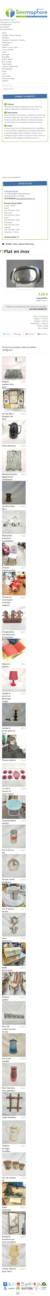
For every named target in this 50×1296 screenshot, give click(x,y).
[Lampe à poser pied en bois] (14, 714)
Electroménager (8, 78)
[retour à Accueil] (3, 244)
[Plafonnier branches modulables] (14, 522)
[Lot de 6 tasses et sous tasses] (14, 775)
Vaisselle (5, 45)
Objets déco (7, 42)
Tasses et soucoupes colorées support (7, 601)
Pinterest (31, 334)
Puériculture (7, 64)
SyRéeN (5, 81)
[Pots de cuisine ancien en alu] (14, 1013)
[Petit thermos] (14, 432)
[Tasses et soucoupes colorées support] (14, 583)
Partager (18, 334)
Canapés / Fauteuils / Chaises (13, 40)
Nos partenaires (6, 29)
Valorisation (4, 27)
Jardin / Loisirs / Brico (10, 47)
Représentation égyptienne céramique (9, 477)
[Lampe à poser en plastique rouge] (14, 680)
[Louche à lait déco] (14, 493)
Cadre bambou (9, 1117)
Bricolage (5, 57)
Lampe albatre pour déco (9, 1270)
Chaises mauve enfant (9, 569)
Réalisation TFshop (27, 1293)
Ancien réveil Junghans (8, 880)
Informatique (7, 69)
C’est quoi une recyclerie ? (10, 22)
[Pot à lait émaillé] (14, 1045)
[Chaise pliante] (14, 746)
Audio (4, 71)
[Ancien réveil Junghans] (14, 866)
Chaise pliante (9, 760)
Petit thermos (9, 445)
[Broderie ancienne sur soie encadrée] (14, 1223)
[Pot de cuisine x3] (14, 1164)
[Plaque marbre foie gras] (14, 368)
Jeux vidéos (6, 76)
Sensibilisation (5, 24)
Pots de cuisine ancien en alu (9, 1029)
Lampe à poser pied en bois (8, 731)
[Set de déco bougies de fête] (14, 400)
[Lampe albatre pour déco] (14, 1255)
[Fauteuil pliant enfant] (14, 807)
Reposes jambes (6, 665)
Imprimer (43, 334)
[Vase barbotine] (14, 925)
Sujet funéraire (6, 1208)
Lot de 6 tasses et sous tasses (8, 791)
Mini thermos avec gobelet (8, 1089)
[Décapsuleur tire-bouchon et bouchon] (14, 618)
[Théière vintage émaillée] (14, 1132)
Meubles (5, 37)
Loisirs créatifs (7, 49)
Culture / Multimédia (10, 66)
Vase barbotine (7, 939)
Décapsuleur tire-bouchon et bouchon (8, 634)
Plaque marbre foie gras (8, 384)
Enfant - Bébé (7, 59)
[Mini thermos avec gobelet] (14, 1074)
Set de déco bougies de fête (7, 416)
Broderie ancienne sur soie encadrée (9, 1239)
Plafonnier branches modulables (7, 538)
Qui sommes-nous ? (8, 19)
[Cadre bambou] (14, 1104)
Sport (4, 52)
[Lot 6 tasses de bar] (14, 895)
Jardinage (5, 54)
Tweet (7, 334)
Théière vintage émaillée (6, 1148)
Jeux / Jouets (7, 61)
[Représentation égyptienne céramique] (14, 460)
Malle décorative (7, 969)
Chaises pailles (5, 998)
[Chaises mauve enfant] (14, 554)
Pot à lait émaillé (6, 1059)
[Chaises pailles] (14, 983)
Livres (4, 73)
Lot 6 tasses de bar (8, 910)
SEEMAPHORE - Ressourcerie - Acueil (25, 12)
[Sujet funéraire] (14, 1194)
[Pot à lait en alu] (14, 836)
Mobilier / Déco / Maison (11, 35)
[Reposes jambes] (14, 650)
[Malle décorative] (14, 954)
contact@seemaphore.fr (25, 198)
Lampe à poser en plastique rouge (6, 697)
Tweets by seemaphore (11, 177)
